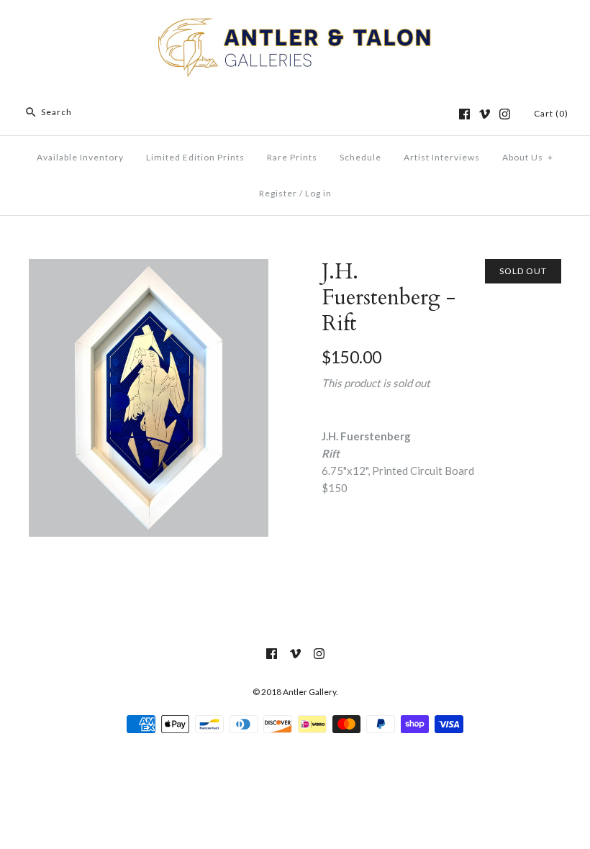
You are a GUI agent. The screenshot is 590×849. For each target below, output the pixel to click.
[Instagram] (504, 114)
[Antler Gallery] (295, 23)
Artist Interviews (442, 157)
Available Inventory (80, 157)
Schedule (360, 157)
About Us (527, 157)
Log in (318, 193)
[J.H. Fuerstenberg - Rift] (148, 267)
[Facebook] (464, 114)
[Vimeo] (484, 114)
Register (278, 193)
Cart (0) (551, 113)
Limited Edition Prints (195, 157)
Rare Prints (292, 157)
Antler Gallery (309, 691)
